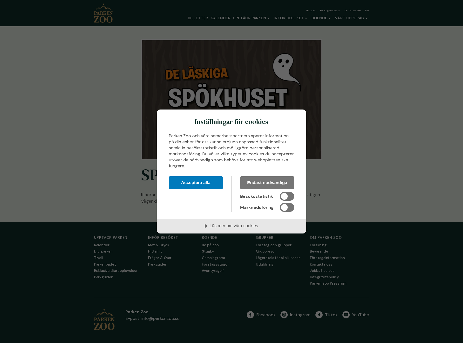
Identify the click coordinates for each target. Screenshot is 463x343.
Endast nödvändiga (267, 182)
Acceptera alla (196, 182)
